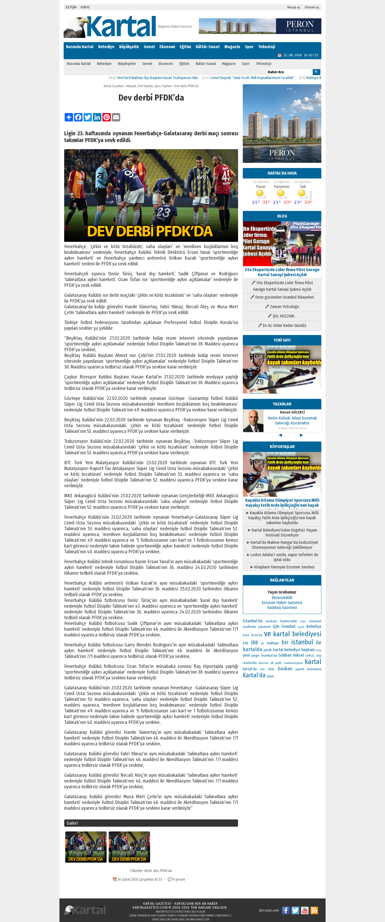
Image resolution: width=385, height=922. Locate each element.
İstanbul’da (269, 655)
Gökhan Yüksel (291, 655)
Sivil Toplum (145, 86)
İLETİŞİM (71, 7)
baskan (285, 669)
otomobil (315, 621)
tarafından (249, 627)
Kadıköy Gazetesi (282, 607)
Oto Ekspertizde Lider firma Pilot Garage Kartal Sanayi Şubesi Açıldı (282, 272)
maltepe (273, 643)
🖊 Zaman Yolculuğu (282, 306)
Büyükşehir (129, 46)
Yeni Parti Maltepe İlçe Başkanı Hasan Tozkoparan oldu (134, 78)
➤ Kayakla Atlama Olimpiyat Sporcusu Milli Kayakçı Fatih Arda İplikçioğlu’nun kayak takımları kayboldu (282, 517)
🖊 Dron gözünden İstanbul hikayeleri (282, 297)
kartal (313, 662)
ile (318, 642)
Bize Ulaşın (198, 911)
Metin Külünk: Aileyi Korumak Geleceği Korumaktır (292, 421)
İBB (254, 643)
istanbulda (250, 663)
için (276, 626)
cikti (262, 669)
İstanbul (288, 626)
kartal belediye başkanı (294, 649)
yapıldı (299, 669)
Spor (249, 46)
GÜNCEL (310, 655)
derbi (148, 871)
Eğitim (185, 46)
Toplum (167, 86)
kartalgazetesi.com (150, 907)
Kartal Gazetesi (114, 86)
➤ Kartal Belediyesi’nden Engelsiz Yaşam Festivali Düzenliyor (282, 533)
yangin (255, 655)
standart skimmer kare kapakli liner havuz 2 (205, 915)
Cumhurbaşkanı (293, 663)
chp (318, 655)
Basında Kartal (80, 46)
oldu (303, 621)
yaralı (267, 650)
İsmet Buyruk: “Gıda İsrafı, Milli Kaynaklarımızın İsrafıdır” (230, 78)
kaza (246, 635)
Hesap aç (293, 7)
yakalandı (264, 627)
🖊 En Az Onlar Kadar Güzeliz (282, 325)
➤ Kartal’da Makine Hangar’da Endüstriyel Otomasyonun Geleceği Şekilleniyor (282, 545)
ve (267, 633)
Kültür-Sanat (208, 46)
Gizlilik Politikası (179, 911)
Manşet (131, 86)
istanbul (302, 642)
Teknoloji (266, 46)
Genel (149, 46)
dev (155, 871)
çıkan (270, 676)
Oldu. (271, 669)
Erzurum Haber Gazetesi (282, 602)
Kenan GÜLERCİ (292, 412)
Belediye (106, 46)
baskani (271, 621)
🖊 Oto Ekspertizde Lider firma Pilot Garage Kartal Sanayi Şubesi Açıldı (282, 286)
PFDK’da (166, 871)
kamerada (288, 621)
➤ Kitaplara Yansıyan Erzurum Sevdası (282, 567)
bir (285, 642)
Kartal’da (254, 675)
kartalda (252, 649)
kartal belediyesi (297, 634)
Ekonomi (167, 46)
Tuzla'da (256, 635)
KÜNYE (85, 7)
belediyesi (314, 669)
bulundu (263, 663)
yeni (246, 655)
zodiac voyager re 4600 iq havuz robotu (152, 915)
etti (245, 643)
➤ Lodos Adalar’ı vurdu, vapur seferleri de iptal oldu (282, 557)
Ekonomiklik (282, 597)
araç (318, 650)
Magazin (232, 46)
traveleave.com (161, 919)
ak (262, 643)
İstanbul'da (252, 620)
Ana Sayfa (161, 911)
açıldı (301, 627)
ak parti (276, 663)
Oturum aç (312, 7)
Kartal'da (250, 669)
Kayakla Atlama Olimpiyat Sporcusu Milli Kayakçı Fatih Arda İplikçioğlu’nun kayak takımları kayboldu (282, 505)
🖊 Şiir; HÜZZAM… (282, 316)
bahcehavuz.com (199, 919)
